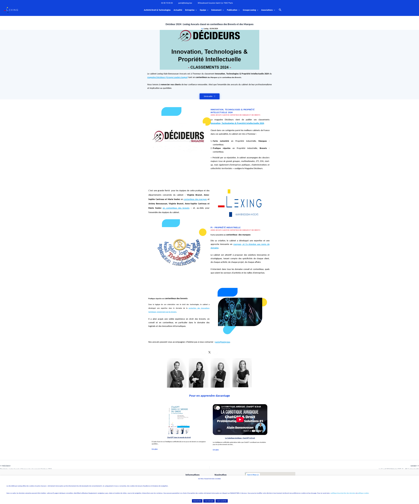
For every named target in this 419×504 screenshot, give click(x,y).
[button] (195, 10)
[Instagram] (246, 3)
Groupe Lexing (249, 10)
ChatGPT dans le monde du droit (179, 437)
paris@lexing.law (185, 3)
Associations (267, 10)
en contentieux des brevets (176, 208)
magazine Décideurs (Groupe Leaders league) (167, 77)
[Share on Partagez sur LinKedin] (215, 352)
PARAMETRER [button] (197, 501)
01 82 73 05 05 (167, 3)
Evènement (216, 10)
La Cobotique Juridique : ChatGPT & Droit (240, 438)
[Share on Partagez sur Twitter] (209, 352)
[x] (250, 3)
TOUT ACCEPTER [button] (221, 501)
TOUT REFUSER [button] (209, 501)
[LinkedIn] (259, 3)
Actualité (178, 10)
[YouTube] (255, 3)
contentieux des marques (195, 199)
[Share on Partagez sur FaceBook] (203, 352)
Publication (232, 10)
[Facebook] (241, 3)
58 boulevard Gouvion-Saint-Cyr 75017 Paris (215, 3)
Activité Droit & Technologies (157, 10)
